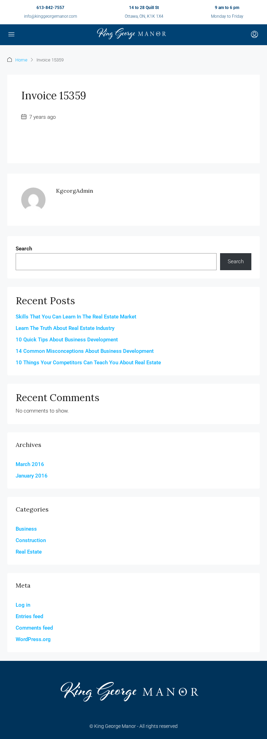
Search (24, 249)
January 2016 (32, 476)
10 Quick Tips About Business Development (67, 340)
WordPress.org (33, 639)
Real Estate (29, 552)
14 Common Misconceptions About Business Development (85, 351)
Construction (31, 540)
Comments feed (34, 628)
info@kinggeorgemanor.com (50, 16)
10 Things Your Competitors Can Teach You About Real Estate (88, 362)
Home (21, 60)
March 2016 (30, 464)
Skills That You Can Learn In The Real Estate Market (76, 317)
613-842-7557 (50, 7)
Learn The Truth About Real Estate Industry (65, 328)
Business (26, 529)
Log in (23, 605)
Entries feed (29, 616)
